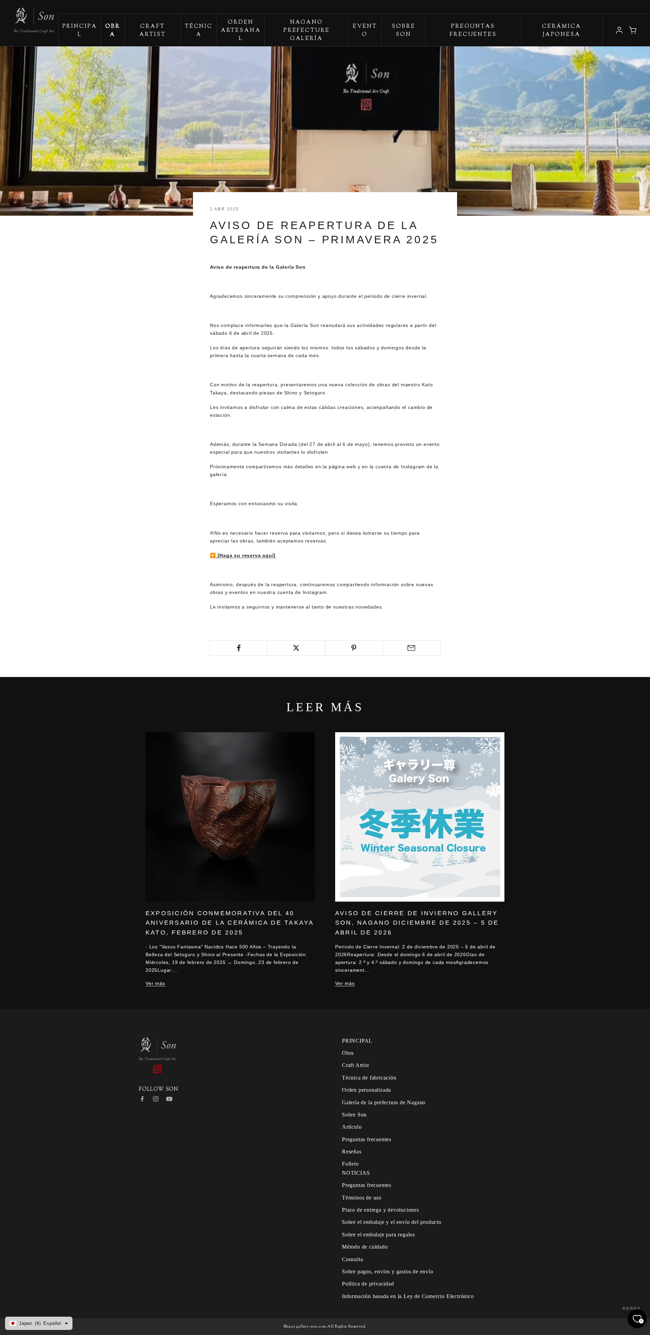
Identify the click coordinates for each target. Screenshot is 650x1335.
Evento (365, 31)
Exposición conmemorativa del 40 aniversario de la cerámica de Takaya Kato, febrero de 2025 (230, 923)
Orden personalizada (366, 1090)
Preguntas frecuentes (473, 31)
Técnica (199, 31)
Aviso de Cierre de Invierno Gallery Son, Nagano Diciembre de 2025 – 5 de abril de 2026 (417, 923)
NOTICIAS (356, 1173)
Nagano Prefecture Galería (306, 31)
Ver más (155, 983)
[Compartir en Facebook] (238, 647)
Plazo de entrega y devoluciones (380, 1210)
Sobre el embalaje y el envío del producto (391, 1222)
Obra (348, 1053)
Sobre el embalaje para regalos (378, 1234)
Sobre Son (403, 31)
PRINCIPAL (79, 31)
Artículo (352, 1127)
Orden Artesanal (241, 31)
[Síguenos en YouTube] (169, 1098)
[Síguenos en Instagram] (155, 1098)
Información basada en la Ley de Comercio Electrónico (408, 1296)
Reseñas (352, 1151)
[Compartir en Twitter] (296, 647)
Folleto (350, 1164)
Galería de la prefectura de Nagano (384, 1102)
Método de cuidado (365, 1247)
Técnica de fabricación (369, 1078)
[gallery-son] (27, 16)
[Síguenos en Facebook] (142, 1098)
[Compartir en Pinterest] (354, 647)
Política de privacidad (368, 1284)
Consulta (352, 1259)
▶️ (214, 555)
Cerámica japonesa (561, 31)
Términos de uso (362, 1197)
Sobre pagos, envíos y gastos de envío (387, 1271)
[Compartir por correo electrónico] (411, 647)
